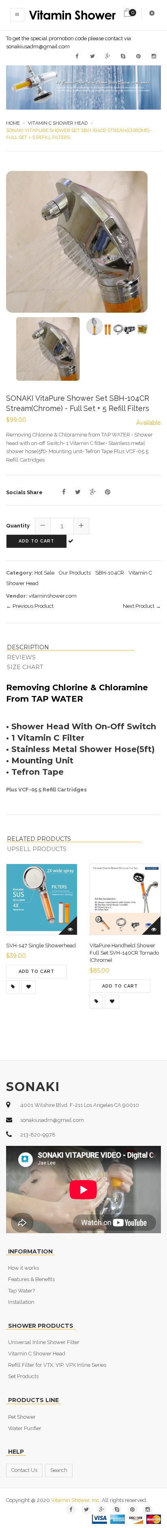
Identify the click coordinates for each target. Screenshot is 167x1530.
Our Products (75, 573)
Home (13, 123)
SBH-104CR (109, 573)
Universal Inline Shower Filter (43, 1342)
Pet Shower (22, 1417)
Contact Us (24, 1470)
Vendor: (17, 596)
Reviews (21, 657)
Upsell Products (36, 849)
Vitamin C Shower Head (58, 123)
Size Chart (25, 667)
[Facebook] (64, 492)
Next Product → (142, 606)
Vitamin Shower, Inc (75, 1500)
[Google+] (93, 492)
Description (28, 647)
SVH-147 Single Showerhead (41, 945)
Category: (19, 573)
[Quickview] (67, 925)
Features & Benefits (31, 1279)
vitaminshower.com (53, 596)
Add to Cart (36, 541)
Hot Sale (44, 573)
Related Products (39, 839)
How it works (23, 1268)
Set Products (23, 1376)
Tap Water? (21, 1291)
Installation (21, 1302)
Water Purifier (24, 1428)
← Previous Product (30, 606)
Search (58, 1470)
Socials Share (24, 492)
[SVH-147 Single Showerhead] (12, 987)
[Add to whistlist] (28, 987)
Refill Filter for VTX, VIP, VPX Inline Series (57, 1365)
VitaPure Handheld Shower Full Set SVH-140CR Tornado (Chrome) (124, 952)
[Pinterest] (107, 492)
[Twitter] (78, 492)
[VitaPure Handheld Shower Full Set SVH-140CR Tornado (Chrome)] (96, 1002)
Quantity (18, 526)
